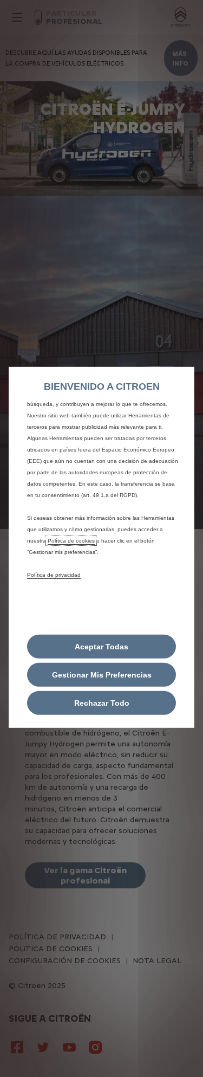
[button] (101, 675)
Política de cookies (71, 540)
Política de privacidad (54, 574)
